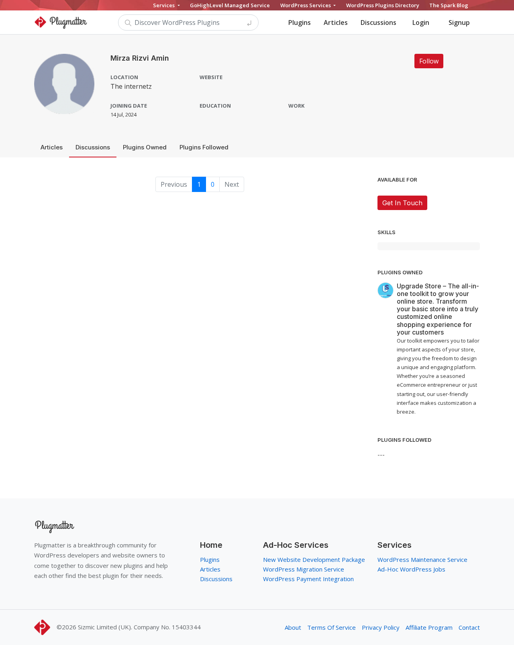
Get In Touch (402, 203)
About (293, 627)
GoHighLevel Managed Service (230, 5)
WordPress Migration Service (303, 569)
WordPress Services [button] (306, 5)
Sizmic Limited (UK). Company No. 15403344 (139, 627)
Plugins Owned (145, 147)
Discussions (378, 22)
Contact (469, 627)
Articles (336, 22)
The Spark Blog (448, 5)
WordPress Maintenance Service (422, 559)
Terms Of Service (331, 627)
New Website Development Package (314, 559)
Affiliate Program (429, 627)
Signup (459, 22)
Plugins (299, 22)
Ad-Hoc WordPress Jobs (411, 569)
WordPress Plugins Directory (382, 5)
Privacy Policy (381, 627)
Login (420, 22)
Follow (429, 61)
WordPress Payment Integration (308, 579)
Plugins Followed (203, 147)
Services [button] (164, 5)
